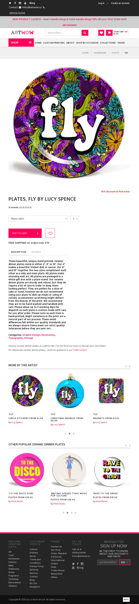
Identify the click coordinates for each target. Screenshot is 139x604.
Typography (15, 337)
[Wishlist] (101, 33)
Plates (115, 53)
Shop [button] (14, 42)
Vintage (28, 337)
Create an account (120, 3)
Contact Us (56, 546)
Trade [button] (121, 42)
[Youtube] (25, 3)
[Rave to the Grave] (112, 470)
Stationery (13, 569)
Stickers (12, 586)
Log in (101, 3)
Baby (11, 565)
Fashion (12, 562)
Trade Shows (57, 570)
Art (10, 552)
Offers (54, 577)
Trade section (80, 350)
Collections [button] (108, 42)
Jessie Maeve (101, 501)
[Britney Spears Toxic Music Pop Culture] (69, 470)
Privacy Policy (37, 566)
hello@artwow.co (32, 7)
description (18, 252)
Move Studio (17, 501)
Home (38, 42)
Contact (34, 576)
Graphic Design (31, 334)
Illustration (48, 334)
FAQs (53, 567)
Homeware (100, 53)
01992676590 (17, 13)
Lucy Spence (17, 422)
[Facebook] (15, 3)
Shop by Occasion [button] (87, 42)
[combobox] (38, 218)
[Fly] (27, 391)
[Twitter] (10, 3)
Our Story (56, 550)
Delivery (34, 569)
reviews (36, 252)
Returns (34, 573)
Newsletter (57, 574)
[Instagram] (20, 3)
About (70, 42)
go (123, 562)
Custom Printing (54, 42)
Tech (11, 555)
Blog (32, 3)
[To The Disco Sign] (27, 470)
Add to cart (19, 233)
